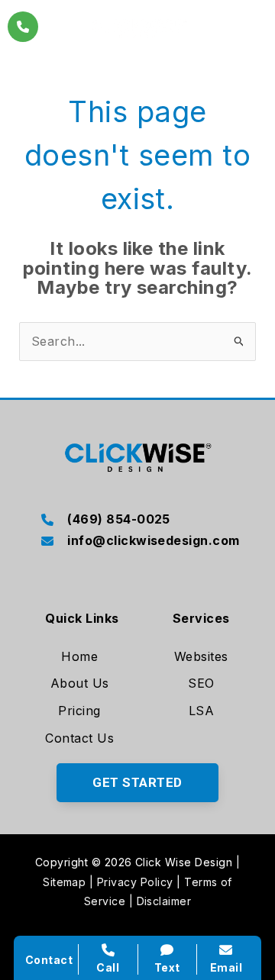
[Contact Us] (79, 739)
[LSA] (201, 711)
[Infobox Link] (137, 520)
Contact (49, 959)
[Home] (79, 657)
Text (167, 967)
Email (226, 967)
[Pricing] (79, 711)
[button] (137, 782)
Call (107, 967)
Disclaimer (164, 901)
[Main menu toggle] (252, 26)
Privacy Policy (135, 881)
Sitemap (64, 881)
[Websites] (201, 657)
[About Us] (79, 684)
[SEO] (201, 684)
